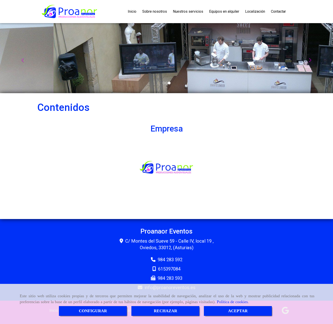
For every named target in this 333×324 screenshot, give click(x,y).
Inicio (132, 11)
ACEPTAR (238, 311)
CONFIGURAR (93, 311)
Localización (255, 11)
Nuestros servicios (188, 11)
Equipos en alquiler (224, 11)
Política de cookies (232, 302)
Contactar (278, 11)
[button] (25, 58)
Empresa (166, 129)
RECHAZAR (165, 311)
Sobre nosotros (154, 11)
